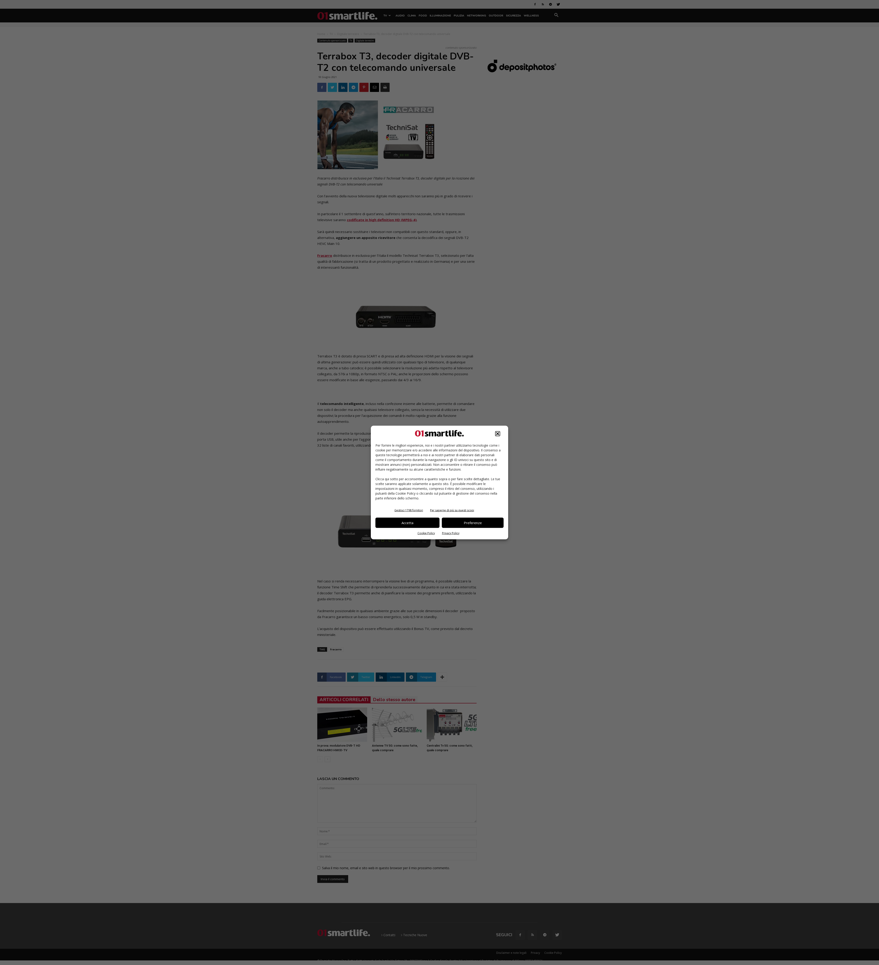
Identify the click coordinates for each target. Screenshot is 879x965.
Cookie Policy (426, 533)
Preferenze (473, 522)
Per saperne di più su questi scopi (452, 510)
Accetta (407, 522)
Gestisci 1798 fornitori (408, 510)
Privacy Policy (450, 533)
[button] (497, 433)
